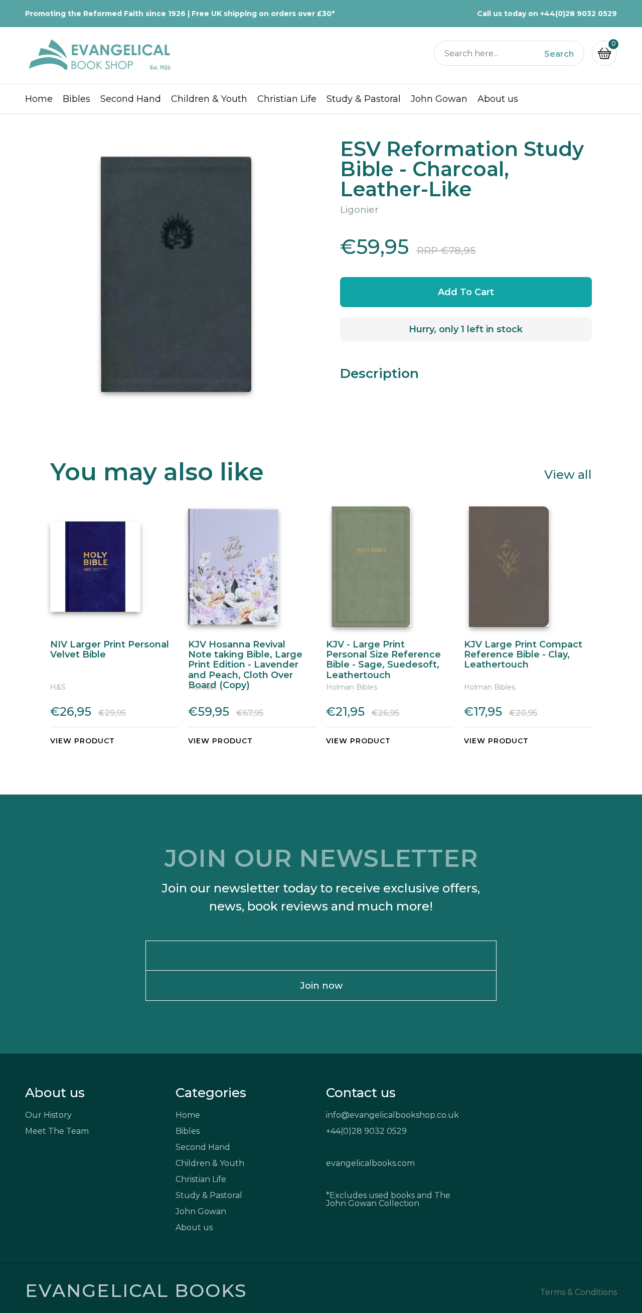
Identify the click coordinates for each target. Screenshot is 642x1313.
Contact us (361, 1092)
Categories (211, 1092)
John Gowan (439, 98)
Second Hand (130, 98)
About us (497, 98)
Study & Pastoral (364, 98)
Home (39, 98)
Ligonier (359, 209)
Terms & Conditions (578, 1292)
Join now (321, 985)
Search (559, 54)
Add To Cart (466, 292)
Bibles (76, 98)
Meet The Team (57, 1131)
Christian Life (286, 98)
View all (568, 474)
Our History (48, 1115)
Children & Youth (209, 98)
